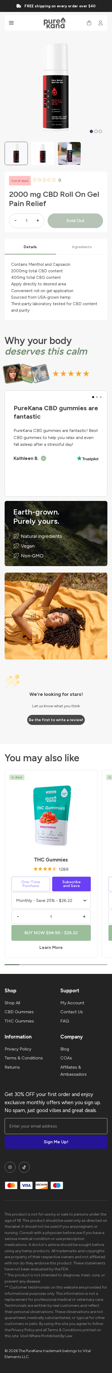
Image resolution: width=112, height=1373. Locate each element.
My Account (72, 1002)
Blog (64, 1049)
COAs (66, 1057)
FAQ (64, 1021)
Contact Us (71, 1011)
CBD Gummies (19, 1011)
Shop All (12, 1002)
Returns (12, 1067)
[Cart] (89, 22)
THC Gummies (51, 860)
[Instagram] (10, 1167)
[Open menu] (11, 22)
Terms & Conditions (24, 1057)
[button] (91, 131)
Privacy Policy (18, 1049)
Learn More (51, 947)
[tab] (30, 247)
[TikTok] (24, 1167)
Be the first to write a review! (56, 720)
